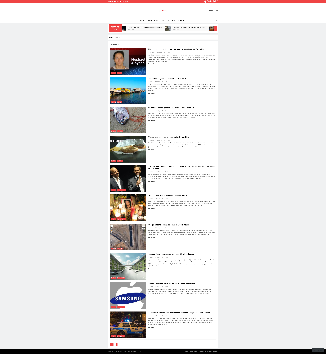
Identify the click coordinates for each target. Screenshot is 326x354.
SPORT (173, 20)
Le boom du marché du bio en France (211, 3)
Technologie (121, 277)
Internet (119, 248)
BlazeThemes (138, 351)
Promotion (208, 351)
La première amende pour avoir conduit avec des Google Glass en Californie (179, 313)
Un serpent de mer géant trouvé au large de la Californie (171, 108)
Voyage (119, 102)
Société (119, 73)
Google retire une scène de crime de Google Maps (168, 225)
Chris (151, 81)
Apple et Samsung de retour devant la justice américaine (171, 283)
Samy (151, 111)
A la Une (113, 73)
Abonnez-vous (318, 350)
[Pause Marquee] (215, 28)
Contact (215, 351)
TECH (150, 20)
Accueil (143, 20)
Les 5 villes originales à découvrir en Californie (167, 78)
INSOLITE (181, 20)
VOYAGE (156, 20)
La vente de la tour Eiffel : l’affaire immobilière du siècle (211, 1)
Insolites (120, 131)
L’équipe (201, 351)
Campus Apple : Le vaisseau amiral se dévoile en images (171, 254)
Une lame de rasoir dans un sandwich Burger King (168, 137)
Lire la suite (151, 64)
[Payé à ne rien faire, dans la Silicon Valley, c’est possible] (183, 28)
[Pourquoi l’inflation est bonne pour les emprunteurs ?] (139, 28)
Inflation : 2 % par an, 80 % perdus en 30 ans (211, 5)
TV (168, 20)
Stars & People (121, 190)
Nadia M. (152, 52)
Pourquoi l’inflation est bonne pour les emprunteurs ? (211, 2)
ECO (163, 20)
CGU (191, 351)
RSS (195, 351)
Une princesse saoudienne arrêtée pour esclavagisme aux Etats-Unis (176, 49)
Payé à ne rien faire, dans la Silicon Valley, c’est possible (205, 27)
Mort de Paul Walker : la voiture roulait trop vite (167, 196)
